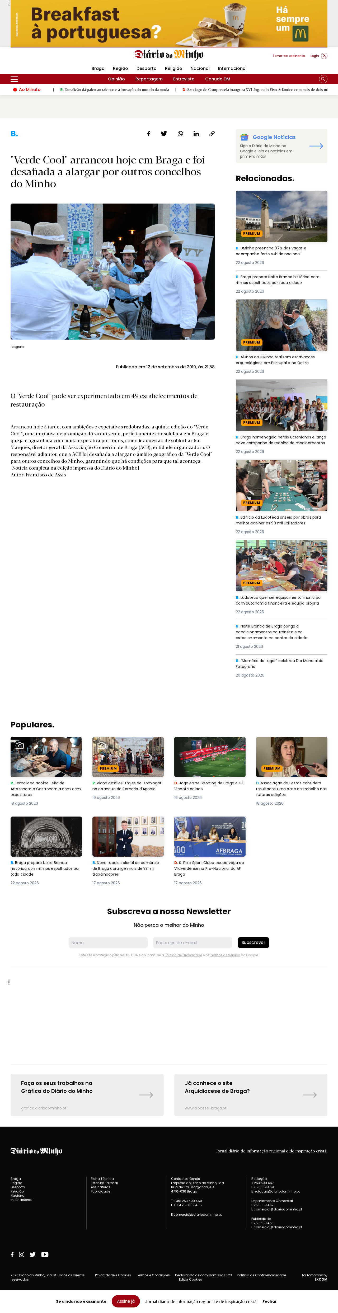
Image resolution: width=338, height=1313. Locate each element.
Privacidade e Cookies (113, 1275)
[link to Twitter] (33, 1254)
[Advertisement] (169, 1016)
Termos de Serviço (225, 955)
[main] (169, 622)
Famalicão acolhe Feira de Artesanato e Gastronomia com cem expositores (45, 746)
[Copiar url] (212, 133)
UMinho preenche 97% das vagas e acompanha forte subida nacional (273, 197)
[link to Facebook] (12, 1254)
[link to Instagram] (21, 1254)
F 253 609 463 (262, 1223)
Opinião (116, 79)
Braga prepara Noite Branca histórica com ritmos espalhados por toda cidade (281, 280)
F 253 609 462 (262, 1205)
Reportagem (149, 79)
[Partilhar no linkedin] (196, 133)
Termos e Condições (153, 1275)
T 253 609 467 (262, 1183)
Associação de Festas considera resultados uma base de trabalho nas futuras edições (291, 746)
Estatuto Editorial (104, 1183)
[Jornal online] (38, 58)
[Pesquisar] (323, 79)
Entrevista (184, 79)
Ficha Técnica (102, 1178)
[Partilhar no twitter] (164, 133)
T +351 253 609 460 (186, 1201)
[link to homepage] (169, 55)
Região (120, 68)
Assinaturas (100, 1187)
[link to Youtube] (45, 1254)
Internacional (232, 68)
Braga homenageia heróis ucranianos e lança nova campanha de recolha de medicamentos (278, 389)
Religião (173, 68)
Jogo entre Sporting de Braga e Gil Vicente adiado (208, 743)
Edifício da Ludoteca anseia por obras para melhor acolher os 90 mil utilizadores (281, 466)
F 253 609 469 (262, 1187)
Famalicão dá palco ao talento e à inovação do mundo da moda (69, 89)
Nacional (200, 68)
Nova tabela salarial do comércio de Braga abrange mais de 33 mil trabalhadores (124, 826)
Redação (259, 1179)
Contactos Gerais (185, 1179)
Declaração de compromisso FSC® (203, 1275)
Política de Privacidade (183, 955)
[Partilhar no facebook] (148, 133)
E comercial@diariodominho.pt (196, 1214)
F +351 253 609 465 (186, 1205)
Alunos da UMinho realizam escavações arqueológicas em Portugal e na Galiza (278, 306)
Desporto (147, 68)
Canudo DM (217, 79)
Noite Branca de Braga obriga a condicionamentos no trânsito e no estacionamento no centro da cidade (276, 632)
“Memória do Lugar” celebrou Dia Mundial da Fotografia (280, 664)
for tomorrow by (314, 1277)
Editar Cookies (190, 1279)
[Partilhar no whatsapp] (180, 133)
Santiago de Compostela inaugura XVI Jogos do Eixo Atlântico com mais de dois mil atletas (215, 89)
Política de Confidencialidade (261, 1275)
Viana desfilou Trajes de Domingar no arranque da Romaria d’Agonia (120, 746)
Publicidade (100, 1191)
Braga (98, 68)
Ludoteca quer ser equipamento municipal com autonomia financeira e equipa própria (281, 549)
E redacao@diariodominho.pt (275, 1191)
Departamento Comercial (272, 1201)
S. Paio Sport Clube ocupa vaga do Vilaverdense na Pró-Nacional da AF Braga (209, 826)
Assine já (126, 1301)
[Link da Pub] (169, 23)
